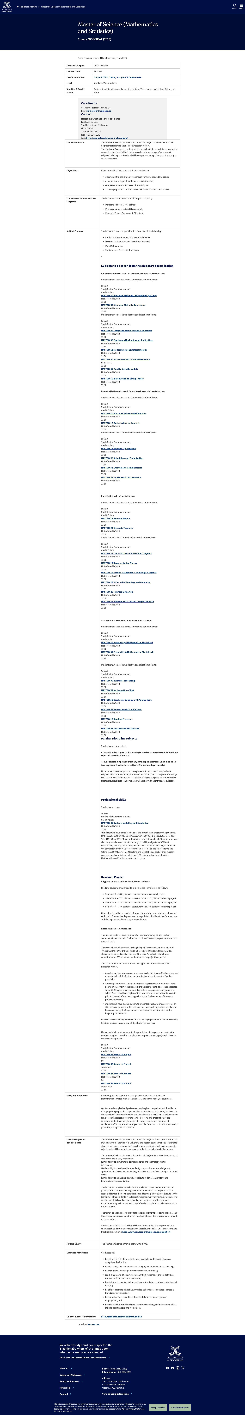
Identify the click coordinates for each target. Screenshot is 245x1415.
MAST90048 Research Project (116, 1083)
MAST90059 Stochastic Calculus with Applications (126, 699)
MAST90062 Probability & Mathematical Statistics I (127, 642)
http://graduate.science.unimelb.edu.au (121, 1316)
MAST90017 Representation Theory (119, 563)
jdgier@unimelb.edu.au (99, 111)
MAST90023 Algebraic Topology (117, 527)
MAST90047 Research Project (116, 1073)
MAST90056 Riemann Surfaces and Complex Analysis (127, 601)
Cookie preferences (180, 1407)
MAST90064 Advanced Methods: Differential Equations (129, 295)
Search (234, 8)
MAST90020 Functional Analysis (117, 591)
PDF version (94, 1324)
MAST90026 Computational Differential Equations (126, 330)
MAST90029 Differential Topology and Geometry (125, 582)
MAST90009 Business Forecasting (118, 680)
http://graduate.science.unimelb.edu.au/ (107, 137)
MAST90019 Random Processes (116, 719)
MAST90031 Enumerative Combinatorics (121, 467)
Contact (64, 1394)
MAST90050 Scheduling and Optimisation (122, 458)
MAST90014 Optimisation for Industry (120, 423)
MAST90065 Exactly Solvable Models (119, 369)
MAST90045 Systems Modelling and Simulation (124, 823)
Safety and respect (69, 1381)
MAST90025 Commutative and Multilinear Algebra (126, 553)
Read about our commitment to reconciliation (83, 1357)
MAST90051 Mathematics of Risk (117, 690)
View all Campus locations (115, 1393)
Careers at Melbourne (71, 1375)
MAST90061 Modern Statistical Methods (121, 709)
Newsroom (65, 1387)
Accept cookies (158, 1407)
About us (64, 1368)
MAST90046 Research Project (116, 1064)
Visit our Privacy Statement (133, 1409)
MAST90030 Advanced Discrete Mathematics (123, 413)
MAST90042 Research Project (116, 1054)
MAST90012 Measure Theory (115, 518)
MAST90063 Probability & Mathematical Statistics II (127, 652)
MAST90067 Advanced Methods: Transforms (123, 305)
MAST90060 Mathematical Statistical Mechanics (125, 359)
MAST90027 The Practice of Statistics (120, 728)
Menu (241, 8)
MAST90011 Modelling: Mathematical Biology (124, 349)
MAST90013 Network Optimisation (118, 448)
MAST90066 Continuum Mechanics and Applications (127, 340)
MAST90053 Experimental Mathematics (121, 477)
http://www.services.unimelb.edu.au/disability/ (146, 1231)
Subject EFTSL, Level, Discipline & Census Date (117, 77)
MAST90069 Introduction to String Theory (122, 378)
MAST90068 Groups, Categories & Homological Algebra (128, 572)
